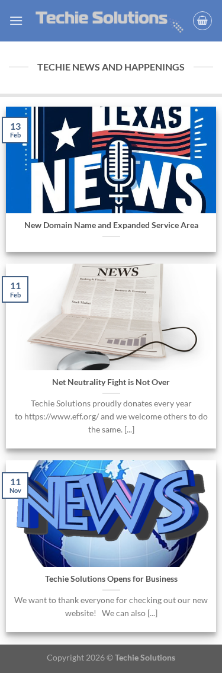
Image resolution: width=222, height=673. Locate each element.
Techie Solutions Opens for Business (111, 579)
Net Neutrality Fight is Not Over (111, 382)
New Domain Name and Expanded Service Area (111, 225)
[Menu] (16, 20)
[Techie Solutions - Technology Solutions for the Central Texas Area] (110, 21)
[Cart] (202, 20)
